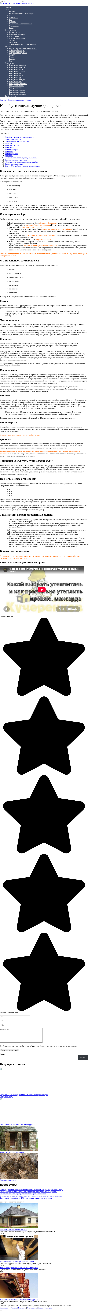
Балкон (12, 11)
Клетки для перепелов (8, 1180)
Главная (8, 7)
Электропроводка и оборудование (22, 44)
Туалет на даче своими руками (12, 1152)
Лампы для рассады (17, 51)
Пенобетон (9, 152)
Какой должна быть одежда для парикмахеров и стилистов (23, 1194)
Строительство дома (17, 38)
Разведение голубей (17, 67)
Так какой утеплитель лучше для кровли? (21, 158)
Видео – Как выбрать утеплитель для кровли (22, 166)
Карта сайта (4, 1308)
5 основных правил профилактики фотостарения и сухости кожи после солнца (31, 1196)
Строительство (10, 30)
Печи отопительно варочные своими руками (17, 1124)
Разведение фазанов (17, 90)
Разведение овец (15, 82)
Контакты (22, 1308)
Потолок (12, 22)
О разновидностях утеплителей (17, 141)
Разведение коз (15, 73)
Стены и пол (14, 36)
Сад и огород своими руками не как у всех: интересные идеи (24, 1095)
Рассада (12, 59)
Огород (12, 55)
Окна (11, 16)
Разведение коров (16, 75)
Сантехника (14, 26)
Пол (10, 20)
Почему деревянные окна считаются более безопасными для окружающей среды (31, 1190)
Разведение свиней (16, 86)
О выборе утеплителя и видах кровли (19, 137)
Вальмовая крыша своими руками (13, 1230)
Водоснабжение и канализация (21, 13)
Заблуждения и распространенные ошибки (21, 162)
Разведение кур (15, 77)
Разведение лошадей (17, 80)
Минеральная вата (12, 145)
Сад (10, 61)
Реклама (14, 1308)
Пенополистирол (11, 150)
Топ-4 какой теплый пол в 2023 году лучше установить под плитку (26, 1198)
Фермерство (9, 63)
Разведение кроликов (17, 65)
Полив (11, 57)
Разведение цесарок (17, 92)
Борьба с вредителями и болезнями (23, 49)
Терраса (12, 40)
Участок (8, 46)
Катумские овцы (6, 1097)
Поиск (2, 1054)
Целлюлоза (9, 156)
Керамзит (8, 143)
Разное (11, 28)
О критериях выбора (13, 139)
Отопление (13, 18)
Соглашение (32, 1308)
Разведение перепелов (18, 84)
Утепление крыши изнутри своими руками (17, 1261)
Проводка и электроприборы (20, 24)
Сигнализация (14, 32)
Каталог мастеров (45, 1308)
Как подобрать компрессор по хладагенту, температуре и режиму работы (28, 1192)
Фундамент (13, 42)
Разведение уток (15, 88)
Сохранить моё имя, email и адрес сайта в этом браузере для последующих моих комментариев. (40, 1046)
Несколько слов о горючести (16, 160)
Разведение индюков (17, 71)
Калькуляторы (10, 96)
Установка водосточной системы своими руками (19, 1300)
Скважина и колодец (17, 34)
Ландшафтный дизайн (18, 53)
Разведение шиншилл (17, 94)
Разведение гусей (16, 69)
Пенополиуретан (11, 154)
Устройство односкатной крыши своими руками (19, 1268)
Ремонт (7, 9)
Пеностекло (9, 147)
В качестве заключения (14, 164)
